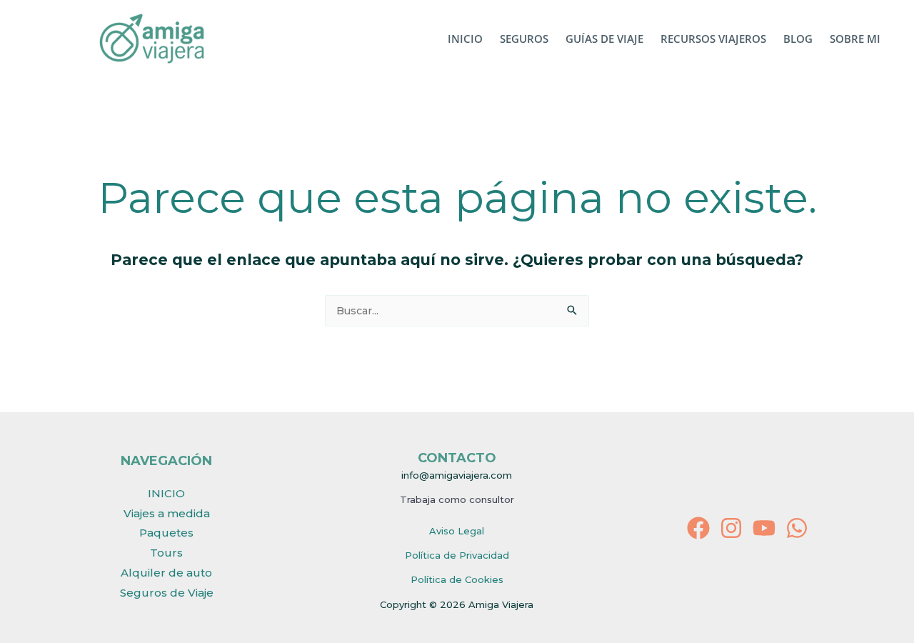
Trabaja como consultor (457, 499)
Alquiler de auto (166, 572)
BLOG (798, 38)
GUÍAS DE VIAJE (604, 38)
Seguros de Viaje (167, 592)
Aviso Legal (456, 531)
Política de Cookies (457, 579)
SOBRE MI (855, 38)
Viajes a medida (167, 513)
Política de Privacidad (457, 555)
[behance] (796, 528)
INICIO (465, 38)
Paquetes (166, 532)
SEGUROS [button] (524, 38)
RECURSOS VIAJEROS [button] (713, 38)
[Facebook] (698, 528)
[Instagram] (731, 528)
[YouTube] (764, 528)
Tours (166, 552)
